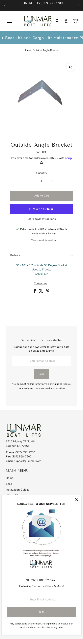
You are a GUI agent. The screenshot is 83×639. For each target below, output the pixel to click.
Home (27, 50)
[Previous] (4, 5)
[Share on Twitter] (41, 292)
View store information (43, 240)
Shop (9, 484)
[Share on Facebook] (35, 292)
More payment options (41, 219)
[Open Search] (57, 21)
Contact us (40, 283)
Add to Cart (41, 196)
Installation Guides (17, 490)
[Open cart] (75, 21)
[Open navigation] (9, 21)
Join (41, 374)
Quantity (41, 173)
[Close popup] (76, 499)
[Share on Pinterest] (47, 292)
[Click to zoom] (70, 67)
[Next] (78, 5)
